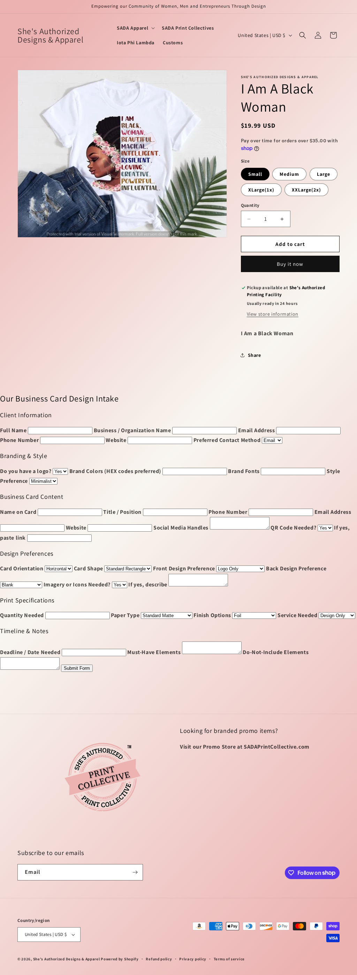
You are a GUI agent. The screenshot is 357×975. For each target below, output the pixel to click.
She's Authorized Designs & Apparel (66, 959)
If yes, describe (147, 584)
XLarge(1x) (261, 190)
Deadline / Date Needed (30, 652)
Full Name (13, 430)
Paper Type (125, 615)
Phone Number (19, 440)
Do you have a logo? (25, 471)
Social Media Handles (180, 527)
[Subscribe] (135, 872)
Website (116, 440)
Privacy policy (192, 959)
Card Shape (88, 568)
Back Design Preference (296, 568)
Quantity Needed (22, 615)
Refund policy (159, 959)
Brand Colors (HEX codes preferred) (115, 471)
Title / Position (122, 512)
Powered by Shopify (120, 959)
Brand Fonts (244, 471)
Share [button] (254, 355)
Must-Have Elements (154, 652)
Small (255, 174)
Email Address (256, 430)
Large (323, 174)
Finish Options (212, 615)
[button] (135, 28)
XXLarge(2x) (306, 190)
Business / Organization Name (132, 430)
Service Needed (297, 615)
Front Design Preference (184, 568)
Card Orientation (22, 568)
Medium (289, 174)
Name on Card (18, 512)
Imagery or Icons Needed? (77, 584)
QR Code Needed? (293, 527)
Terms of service (229, 959)
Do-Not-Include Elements (276, 652)
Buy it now (290, 264)
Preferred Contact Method (226, 440)
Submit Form (77, 668)
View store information (272, 314)
